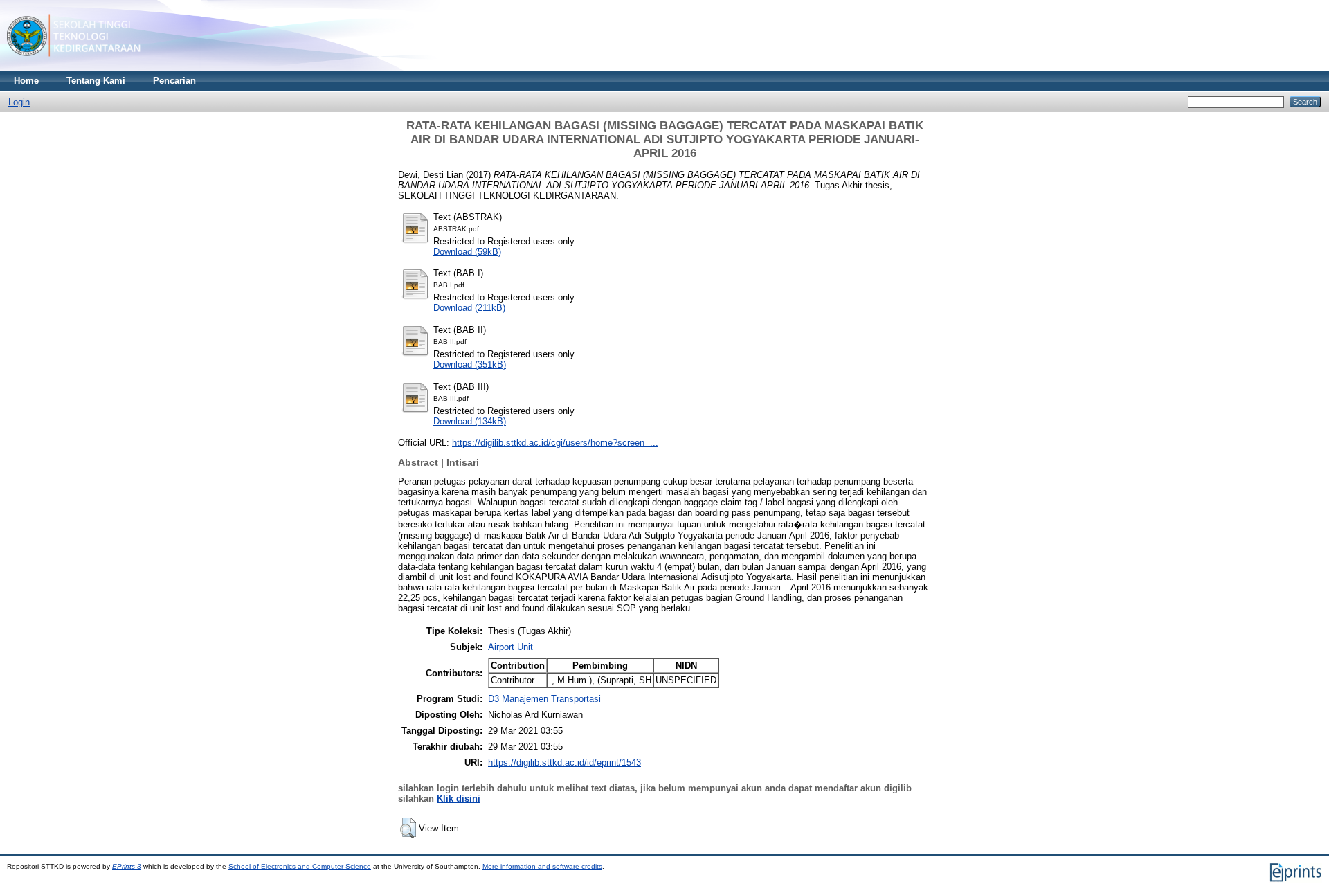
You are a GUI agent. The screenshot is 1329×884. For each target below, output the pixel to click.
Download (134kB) (469, 421)
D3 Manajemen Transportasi (544, 699)
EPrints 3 (126, 866)
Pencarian (174, 80)
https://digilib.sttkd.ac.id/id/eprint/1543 (564, 762)
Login (19, 102)
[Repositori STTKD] (73, 67)
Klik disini (458, 798)
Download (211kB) (469, 308)
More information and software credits (542, 866)
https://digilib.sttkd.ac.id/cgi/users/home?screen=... (555, 443)
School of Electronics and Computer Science (299, 866)
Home (26, 80)
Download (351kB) (469, 364)
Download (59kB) (467, 251)
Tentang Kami (95, 80)
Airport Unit (510, 647)
